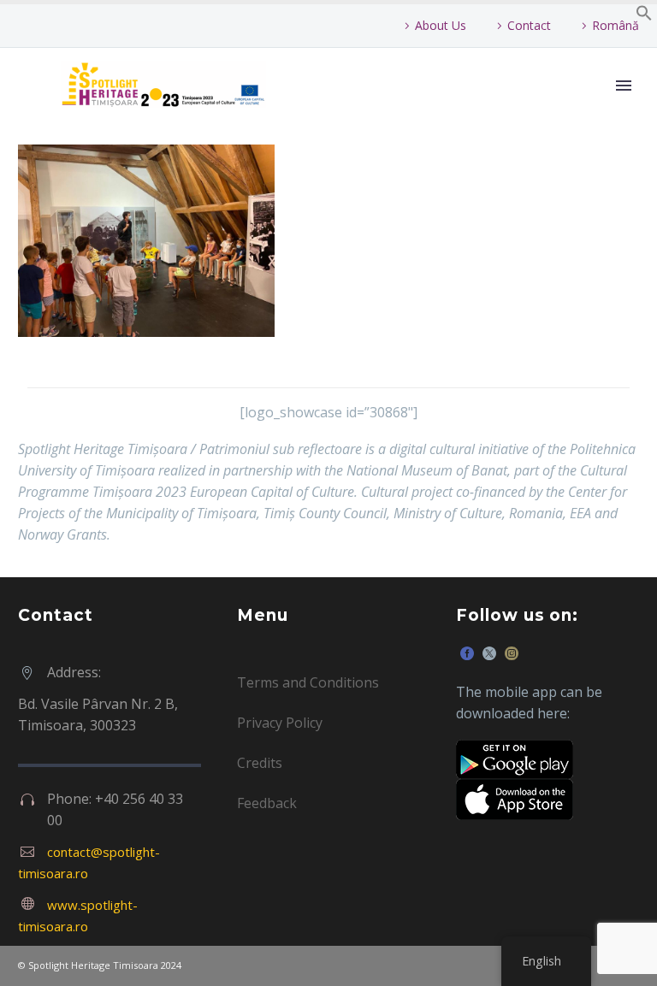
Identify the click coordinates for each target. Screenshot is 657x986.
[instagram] (511, 653)
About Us (440, 25)
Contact (529, 25)
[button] (644, 16)
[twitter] (489, 653)
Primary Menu (623, 85)
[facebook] (467, 653)
